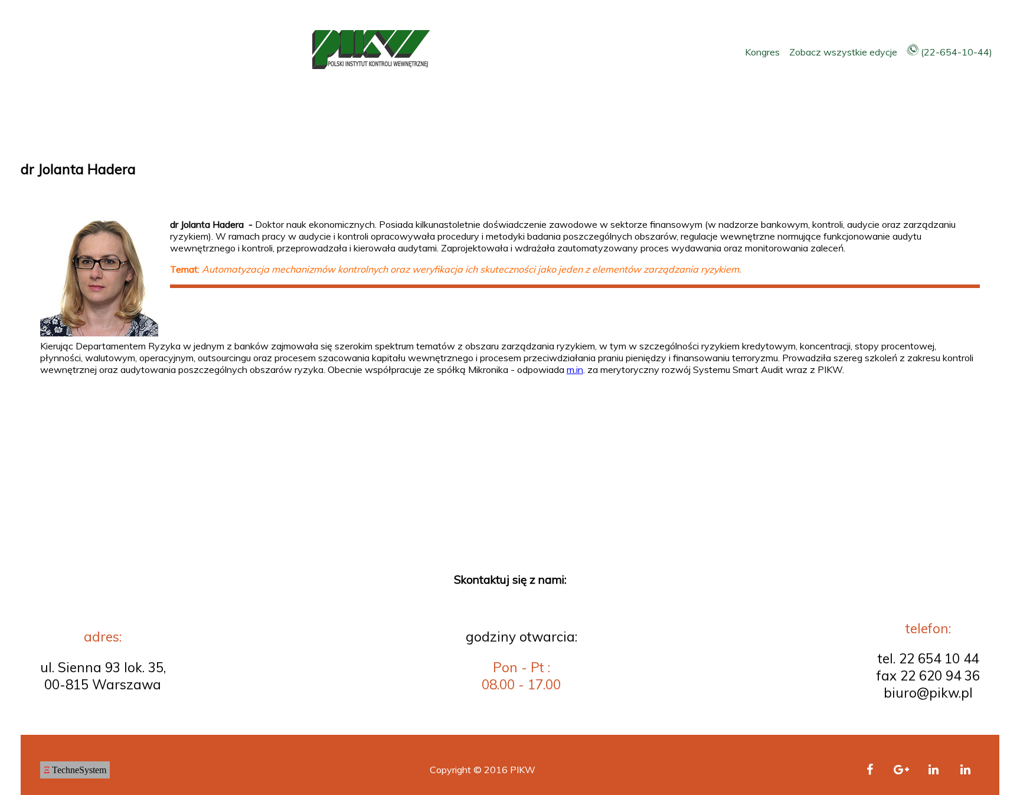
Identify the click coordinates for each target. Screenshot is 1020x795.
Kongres (763, 52)
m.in (575, 369)
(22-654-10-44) (955, 52)
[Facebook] (869, 769)
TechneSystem (75, 770)
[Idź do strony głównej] (371, 65)
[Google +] (901, 769)
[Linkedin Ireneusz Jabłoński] (933, 769)
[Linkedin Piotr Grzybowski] (965, 769)
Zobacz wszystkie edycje (844, 52)
